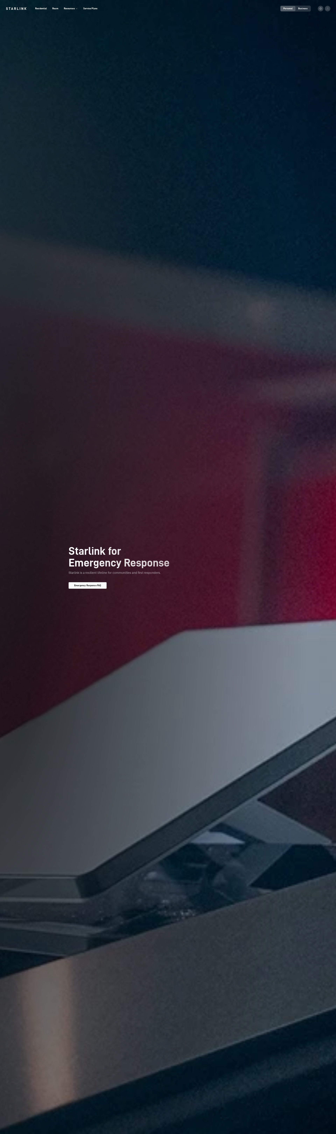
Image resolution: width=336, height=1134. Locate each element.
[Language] (320, 8)
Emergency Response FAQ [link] (87, 585)
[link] (16, 8)
